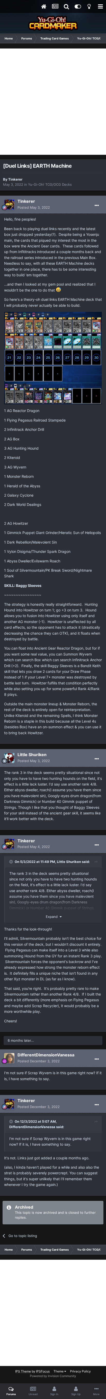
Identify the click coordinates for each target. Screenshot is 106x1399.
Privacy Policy (80, 1371)
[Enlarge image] (53, 357)
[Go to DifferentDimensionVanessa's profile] (9, 1058)
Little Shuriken (32, 754)
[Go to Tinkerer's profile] (9, 204)
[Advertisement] (53, 101)
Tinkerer (15, 179)
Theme (59, 1371)
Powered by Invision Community (53, 1376)
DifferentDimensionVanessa (45, 1054)
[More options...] (97, 206)
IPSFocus (43, 1371)
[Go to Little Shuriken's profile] (9, 758)
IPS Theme (23, 1371)
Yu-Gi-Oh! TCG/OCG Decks (50, 184)
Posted (33, 207)
